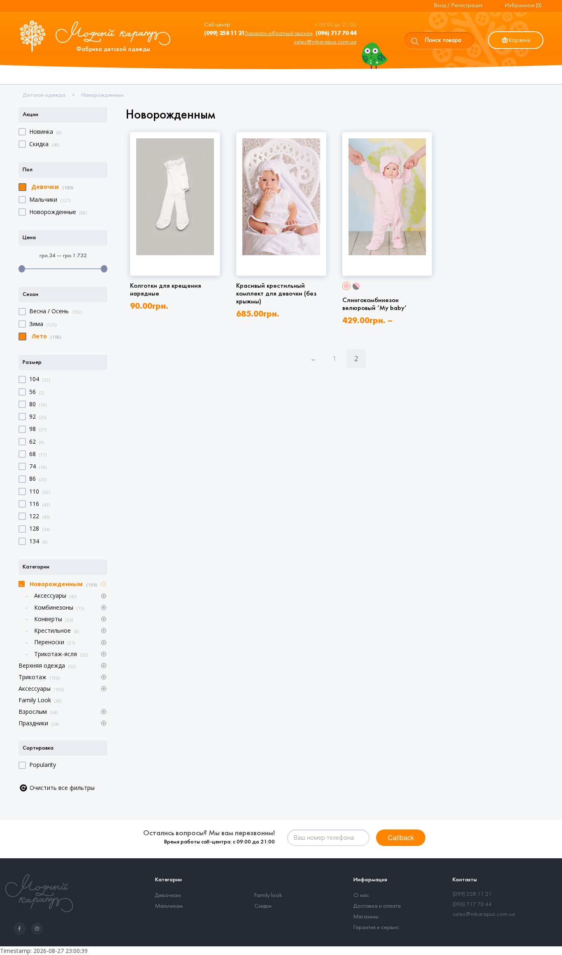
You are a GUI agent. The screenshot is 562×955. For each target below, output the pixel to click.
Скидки (263, 906)
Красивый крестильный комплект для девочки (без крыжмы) (276, 294)
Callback (401, 837)
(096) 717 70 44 (472, 904)
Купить (177, 242)
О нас (361, 895)
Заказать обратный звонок (279, 33)
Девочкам (168, 895)
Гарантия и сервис (376, 927)
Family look (268, 895)
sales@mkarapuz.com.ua (325, 42)
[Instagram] (38, 929)
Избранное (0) (523, 5)
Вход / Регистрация (458, 5)
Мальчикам (169, 906)
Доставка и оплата (377, 906)
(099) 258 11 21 (472, 894)
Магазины (366, 917)
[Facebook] (21, 929)
